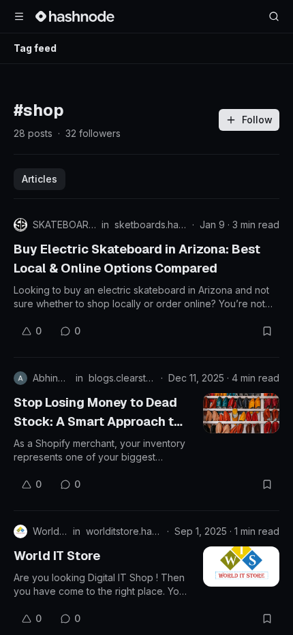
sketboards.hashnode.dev (150, 224)
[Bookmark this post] (267, 331)
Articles (39, 179)
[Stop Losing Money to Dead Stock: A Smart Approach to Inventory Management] (241, 413)
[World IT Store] (241, 566)
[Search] (274, 16)
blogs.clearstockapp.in (122, 378)
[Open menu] (19, 16)
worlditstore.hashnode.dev (123, 531)
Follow (257, 119)
